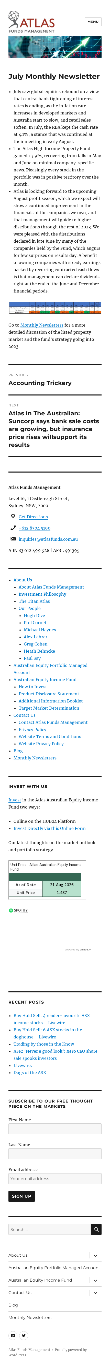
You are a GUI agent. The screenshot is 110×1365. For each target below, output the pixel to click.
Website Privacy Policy (41, 743)
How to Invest (33, 686)
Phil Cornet (35, 622)
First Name (19, 1119)
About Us (23, 579)
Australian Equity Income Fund (45, 679)
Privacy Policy (32, 729)
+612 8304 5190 (34, 528)
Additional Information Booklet (51, 700)
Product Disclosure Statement (49, 693)
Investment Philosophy (42, 594)
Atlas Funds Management (29, 1350)
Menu (93, 22)
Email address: (23, 1169)
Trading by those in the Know (44, 1044)
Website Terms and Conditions (50, 736)
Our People (30, 608)
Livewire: (23, 1065)
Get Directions (33, 516)
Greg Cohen (36, 644)
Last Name (19, 1144)
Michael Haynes (40, 629)
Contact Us (25, 715)
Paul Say (32, 658)
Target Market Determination (49, 708)
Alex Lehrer (35, 636)
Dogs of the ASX (30, 1072)
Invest (14, 799)
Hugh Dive (34, 615)
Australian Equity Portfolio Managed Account (54, 1267)
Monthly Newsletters (41, 325)
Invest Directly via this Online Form (50, 828)
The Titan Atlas (34, 601)
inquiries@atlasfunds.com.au (48, 539)
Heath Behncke (39, 651)
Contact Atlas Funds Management (53, 722)
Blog (18, 750)
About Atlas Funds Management (51, 587)
